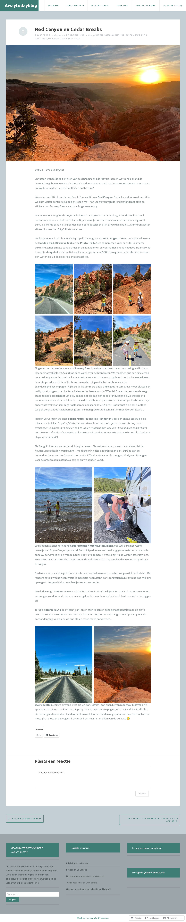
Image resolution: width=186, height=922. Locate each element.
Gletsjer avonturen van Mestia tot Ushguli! (88, 889)
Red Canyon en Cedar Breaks (68, 29)
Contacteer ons (145, 6)
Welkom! (53, 6)
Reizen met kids (136, 35)
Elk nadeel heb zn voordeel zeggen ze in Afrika (153, 819)
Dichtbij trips (100, 6)
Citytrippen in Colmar (77, 863)
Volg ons (12, 899)
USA (82, 35)
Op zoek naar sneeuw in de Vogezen (85, 876)
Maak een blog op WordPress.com (92, 918)
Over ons (122, 6)
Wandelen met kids (67, 38)
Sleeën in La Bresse (76, 869)
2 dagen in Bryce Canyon (27, 819)
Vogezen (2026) (172, 6)
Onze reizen (74, 6)
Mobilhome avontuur (110, 35)
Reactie (142, 793)
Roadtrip (72, 35)
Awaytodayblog (21, 5)
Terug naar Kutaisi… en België (81, 882)
